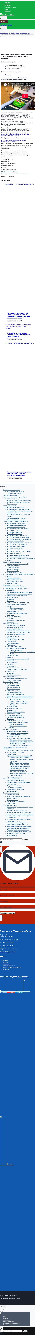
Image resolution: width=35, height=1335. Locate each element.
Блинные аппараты (13, 636)
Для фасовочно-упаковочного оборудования (21, 558)
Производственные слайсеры (16, 712)
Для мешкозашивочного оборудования (19, 539)
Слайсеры (10, 618)
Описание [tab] (8, 75)
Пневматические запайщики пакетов (18, 509)
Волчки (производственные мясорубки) (19, 594)
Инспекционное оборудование (16, 648)
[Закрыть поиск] (1, 1328)
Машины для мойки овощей (18, 701)
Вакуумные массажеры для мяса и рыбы (19, 592)
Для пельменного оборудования (17, 544)
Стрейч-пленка (11, 798)
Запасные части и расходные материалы (16, 521)
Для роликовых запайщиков (15, 550)
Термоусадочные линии (14, 777)
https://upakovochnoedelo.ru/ (9, 171)
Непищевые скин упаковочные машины (19, 500)
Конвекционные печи (13, 689)
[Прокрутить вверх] (1, 1307)
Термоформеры (12, 504)
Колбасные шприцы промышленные (18, 602)
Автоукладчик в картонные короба (17, 564)
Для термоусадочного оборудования (18, 555)
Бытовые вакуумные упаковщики (17, 810)
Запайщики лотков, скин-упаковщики (15, 497)
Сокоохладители (12, 666)
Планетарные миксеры (14, 708)
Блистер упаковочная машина (16, 780)
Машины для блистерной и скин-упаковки (20, 816)
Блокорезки (10, 590)
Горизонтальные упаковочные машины (19, 782)
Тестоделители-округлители (16, 717)
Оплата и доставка (10, 7)
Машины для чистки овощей (19, 703)
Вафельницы (11, 638)
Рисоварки (10, 664)
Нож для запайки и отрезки (15, 752)
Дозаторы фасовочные (10, 495)
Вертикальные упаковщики (11, 490)
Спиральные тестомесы (14, 715)
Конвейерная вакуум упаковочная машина (20, 814)
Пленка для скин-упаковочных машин (18, 796)
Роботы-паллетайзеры (14, 680)
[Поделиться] (4, 1309)
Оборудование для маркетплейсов (17, 733)
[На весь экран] (2, 1309)
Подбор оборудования (10, 729)
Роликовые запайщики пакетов (16, 518)
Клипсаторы (10, 601)
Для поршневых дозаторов (15, 548)
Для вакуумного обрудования (16, 523)
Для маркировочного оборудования (18, 537)
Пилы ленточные (12, 706)
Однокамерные (11, 817)
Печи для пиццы (12, 662)
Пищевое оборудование (10, 682)
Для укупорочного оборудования (17, 557)
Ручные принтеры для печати (16, 581)
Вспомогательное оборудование (17, 595)
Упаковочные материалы (11, 793)
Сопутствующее (12, 835)
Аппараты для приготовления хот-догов (19, 631)
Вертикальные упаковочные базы (17, 824)
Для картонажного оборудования (17, 535)
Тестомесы (10, 719)
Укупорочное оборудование (15, 789)
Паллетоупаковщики (9, 676)
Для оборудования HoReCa (15, 541)
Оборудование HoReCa (10, 624)
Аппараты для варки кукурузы (16, 625)
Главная (7, 2)
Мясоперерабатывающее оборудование (15, 588)
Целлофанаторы (12, 791)
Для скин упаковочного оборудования (18, 551)
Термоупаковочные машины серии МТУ (19, 756)
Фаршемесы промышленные (16, 620)
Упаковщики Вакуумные (10, 805)
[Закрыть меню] (0, 1313)
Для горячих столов (13, 530)
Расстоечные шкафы (13, 713)
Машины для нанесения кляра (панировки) (20, 696)
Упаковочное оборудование (12, 779)
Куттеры (9, 606)
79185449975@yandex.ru (8, 952)
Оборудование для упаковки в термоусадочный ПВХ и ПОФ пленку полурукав (21, 759)
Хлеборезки (10, 673)
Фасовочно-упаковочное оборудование (15, 823)
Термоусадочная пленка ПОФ (16, 801)
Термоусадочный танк (14, 821)
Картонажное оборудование (12, 562)
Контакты (7, 11)
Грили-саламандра (13, 643)
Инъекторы (10, 599)
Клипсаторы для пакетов (14, 787)
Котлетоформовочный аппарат (16, 604)
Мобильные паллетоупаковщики (17, 678)
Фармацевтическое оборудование (17, 722)
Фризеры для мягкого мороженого (18, 669)
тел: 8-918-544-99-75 (7, 943)
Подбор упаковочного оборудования (18, 738)
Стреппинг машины (13, 569)
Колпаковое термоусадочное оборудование (20, 750)
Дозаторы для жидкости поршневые (18, 830)
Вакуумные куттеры (16, 608)
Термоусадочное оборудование (20, 745)
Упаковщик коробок (13, 571)
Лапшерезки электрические (15, 694)
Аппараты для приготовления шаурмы (18, 632)
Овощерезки (14, 705)
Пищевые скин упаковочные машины (18, 502)
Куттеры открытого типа (14, 692)
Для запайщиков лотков (14, 532)
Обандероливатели (13, 567)
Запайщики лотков (12, 499)
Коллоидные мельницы (14, 687)
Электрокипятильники (14, 675)
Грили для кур (11, 641)
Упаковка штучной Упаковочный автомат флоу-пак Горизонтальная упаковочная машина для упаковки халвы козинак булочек (18, 315)
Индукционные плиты (13, 683)
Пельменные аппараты (14, 616)
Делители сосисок (12, 597)
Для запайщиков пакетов (14, 534)
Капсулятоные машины (17, 724)
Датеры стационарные (14, 580)
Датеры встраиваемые (14, 578)
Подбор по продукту (14, 72)
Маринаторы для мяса (13, 611)
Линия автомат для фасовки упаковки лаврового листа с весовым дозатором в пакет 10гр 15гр (19, 473)
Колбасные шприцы (13, 685)
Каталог (7, 4)
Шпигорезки (10, 622)
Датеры (9, 576)
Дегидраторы (11, 645)
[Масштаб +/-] (0, 1309)
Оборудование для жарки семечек (17, 731)
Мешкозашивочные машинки (12, 585)
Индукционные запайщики (15, 786)
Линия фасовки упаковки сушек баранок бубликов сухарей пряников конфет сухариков (18, 334)
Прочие (9, 560)
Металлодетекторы (16, 650)
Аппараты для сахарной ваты (16, 634)
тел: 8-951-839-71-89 (6, 946)
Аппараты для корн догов (15, 627)
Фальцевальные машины (14, 668)
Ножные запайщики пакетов (15, 507)
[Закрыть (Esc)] (5, 1309)
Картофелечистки (15, 699)
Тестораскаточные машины (15, 720)
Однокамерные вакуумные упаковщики (19, 819)
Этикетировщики (12, 583)
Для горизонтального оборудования (18, 528)
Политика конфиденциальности (10, 1298)
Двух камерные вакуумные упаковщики (19, 812)
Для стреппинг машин (14, 553)
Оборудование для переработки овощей (19, 698)
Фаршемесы (10, 727)
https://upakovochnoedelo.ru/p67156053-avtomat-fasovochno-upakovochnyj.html (16, 134)
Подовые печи (11, 710)
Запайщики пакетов (9, 506)
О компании (8, 5)
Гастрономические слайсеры (16, 639)
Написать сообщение (9, 62)
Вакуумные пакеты (13, 794)
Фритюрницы (11, 671)
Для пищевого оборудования (16, 546)
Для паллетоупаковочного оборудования (19, 543)
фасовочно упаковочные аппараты (19, 173)
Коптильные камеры (13, 691)
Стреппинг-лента (12, 800)
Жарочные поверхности (14, 646)
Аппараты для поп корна (14, 629)
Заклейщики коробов (13, 565)
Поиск (25, 839)
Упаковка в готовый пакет (18, 734)
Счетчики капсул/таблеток (18, 726)
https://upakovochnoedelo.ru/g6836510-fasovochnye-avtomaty (13, 141)
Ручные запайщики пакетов (15, 520)
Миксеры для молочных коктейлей (18, 659)
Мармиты (10, 657)
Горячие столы (11, 784)
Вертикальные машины (17, 743)
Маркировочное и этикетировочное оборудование (19, 574)
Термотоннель (11, 754)
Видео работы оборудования (12, 967)
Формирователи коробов (14, 572)
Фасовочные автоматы (14, 493)
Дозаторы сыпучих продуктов (16, 833)
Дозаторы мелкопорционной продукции (19, 831)
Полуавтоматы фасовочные (15, 492)
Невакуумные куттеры (17, 610)
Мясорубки (10, 661)
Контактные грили (12, 655)
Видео (6, 9)
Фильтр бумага (11, 803)
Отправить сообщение (8, 913)
